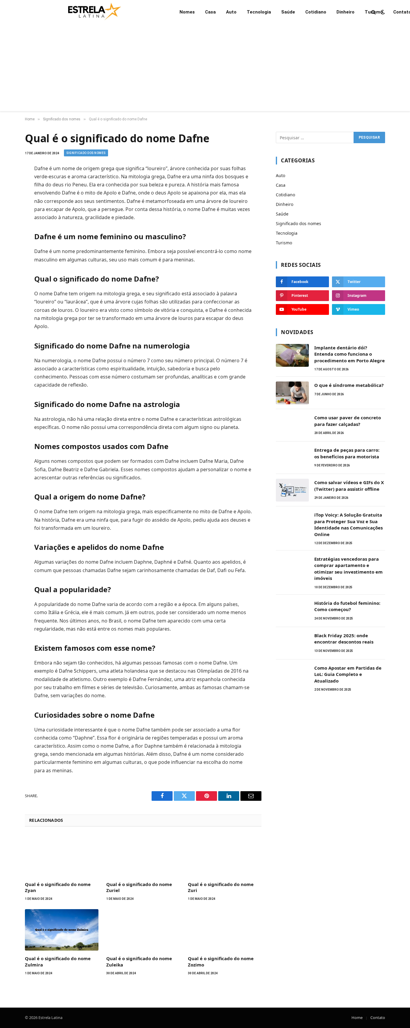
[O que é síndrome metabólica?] (292, 392)
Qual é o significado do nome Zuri (221, 887)
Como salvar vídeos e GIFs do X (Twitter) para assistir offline (349, 485)
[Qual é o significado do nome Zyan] (61, 855)
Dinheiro (345, 12)
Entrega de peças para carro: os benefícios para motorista (346, 453)
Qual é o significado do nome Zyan (58, 887)
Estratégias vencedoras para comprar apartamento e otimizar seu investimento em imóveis (348, 568)
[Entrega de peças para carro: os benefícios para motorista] (292, 457)
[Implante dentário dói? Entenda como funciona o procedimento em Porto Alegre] (292, 355)
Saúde (288, 12)
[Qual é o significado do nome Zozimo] (224, 930)
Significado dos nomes (86, 153)
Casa (210, 12)
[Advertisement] (205, 69)
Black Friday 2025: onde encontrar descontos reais (343, 638)
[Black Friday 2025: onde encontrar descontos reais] (292, 643)
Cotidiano (315, 12)
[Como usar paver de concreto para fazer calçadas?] (292, 425)
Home (357, 1017)
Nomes (187, 12)
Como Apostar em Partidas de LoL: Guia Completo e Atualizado (347, 674)
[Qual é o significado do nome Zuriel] (143, 855)
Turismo (374, 12)
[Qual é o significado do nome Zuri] (224, 855)
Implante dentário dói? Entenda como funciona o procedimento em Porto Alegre (349, 354)
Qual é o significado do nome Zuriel (139, 887)
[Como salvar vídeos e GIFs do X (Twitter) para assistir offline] (292, 490)
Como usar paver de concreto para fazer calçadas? (347, 421)
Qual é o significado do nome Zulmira (58, 961)
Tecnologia (259, 12)
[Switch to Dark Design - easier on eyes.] (382, 12)
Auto (231, 12)
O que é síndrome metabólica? (349, 385)
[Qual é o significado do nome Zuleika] (143, 930)
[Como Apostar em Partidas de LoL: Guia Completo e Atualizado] (292, 675)
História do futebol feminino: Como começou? (347, 606)
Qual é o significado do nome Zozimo (221, 961)
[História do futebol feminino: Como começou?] (292, 610)
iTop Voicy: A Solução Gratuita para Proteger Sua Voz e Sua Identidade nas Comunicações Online (348, 524)
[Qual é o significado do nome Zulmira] (61, 930)
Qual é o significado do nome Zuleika (139, 961)
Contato (377, 1017)
